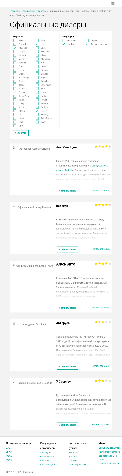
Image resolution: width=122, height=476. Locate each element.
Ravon (22, 100)
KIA (42, 63)
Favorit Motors (47, 456)
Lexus (43, 66)
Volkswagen (24, 77)
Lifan (43, 92)
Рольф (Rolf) (46, 452)
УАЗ (43, 88)
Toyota (44, 77)
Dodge (44, 96)
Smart (22, 81)
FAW (21, 122)
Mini (20, 114)
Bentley (44, 114)
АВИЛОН (44, 460)
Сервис (94, 40)
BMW (21, 40)
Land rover (46, 85)
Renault (22, 63)
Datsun (44, 70)
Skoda (22, 74)
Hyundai (22, 55)
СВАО (9, 452)
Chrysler (22, 51)
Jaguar (22, 85)
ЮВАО (9, 456)
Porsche (45, 81)
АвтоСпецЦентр (48, 464)
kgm (21, 126)
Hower (44, 100)
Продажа (71, 40)
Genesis (44, 74)
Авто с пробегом (99, 44)
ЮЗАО (9, 460)
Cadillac (44, 107)
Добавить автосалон (109, 463)
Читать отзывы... (101, 190)
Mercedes (45, 59)
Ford (43, 44)
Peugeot (23, 48)
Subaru (44, 103)
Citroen (22, 92)
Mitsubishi (45, 51)
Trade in (71, 44)
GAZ (43, 122)
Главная (14, 11)
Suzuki (22, 88)
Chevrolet (23, 44)
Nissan (44, 55)
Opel (21, 66)
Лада (21, 70)
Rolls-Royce (46, 118)
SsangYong (24, 96)
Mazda (22, 59)
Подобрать (20, 133)
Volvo (21, 107)
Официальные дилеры (33, 11)
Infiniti (21, 118)
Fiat (42, 111)
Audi (43, 40)
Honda (22, 111)
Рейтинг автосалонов (109, 452)
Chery (21, 103)
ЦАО (8, 448)
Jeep (43, 48)
